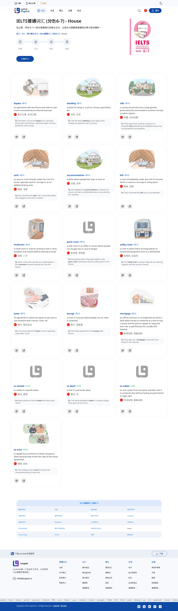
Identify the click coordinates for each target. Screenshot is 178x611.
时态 (130, 578)
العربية (60, 600)
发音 (153, 562)
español (3, 600)
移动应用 (32, 3)
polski (129, 600)
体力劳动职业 (22, 528)
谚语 (107, 583)
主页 (18, 33)
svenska (167, 600)
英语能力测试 (32, 33)
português (100, 600)
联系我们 (62, 578)
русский (26, 600)
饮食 (56, 509)
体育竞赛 (130, 535)
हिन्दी (53, 600)
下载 (161, 553)
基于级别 (85, 567)
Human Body (22, 535)
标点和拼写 (132, 572)
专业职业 (130, 522)
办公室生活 (94, 522)
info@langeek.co (24, 578)
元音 (153, 572)
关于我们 (62, 572)
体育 (92, 535)
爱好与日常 (94, 516)
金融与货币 (22, 522)
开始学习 (25, 59)
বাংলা (149, 600)
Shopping (130, 516)
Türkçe (10, 600)
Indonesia (82, 600)
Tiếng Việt (46, 600)
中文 (115, 600)
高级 (44, 3)
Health (57, 535)
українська (36, 600)
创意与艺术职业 (96, 528)
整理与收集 (58, 516)
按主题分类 (86, 572)
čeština (175, 600)
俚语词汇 (108, 567)
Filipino (66, 600)
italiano (18, 600)
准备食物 (94, 509)
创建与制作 (22, 516)
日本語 (109, 600)
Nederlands (158, 600)
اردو (144, 600)
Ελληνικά (137, 600)
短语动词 (108, 578)
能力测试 (85, 578)
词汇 (23, 33)
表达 (107, 562)
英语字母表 (156, 567)
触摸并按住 (22, 509)
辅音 (153, 578)
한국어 (122, 600)
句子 (130, 567)
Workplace (58, 522)
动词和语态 (132, 583)
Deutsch (91, 600)
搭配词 (107, 572)
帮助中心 (62, 583)
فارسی (74, 600)
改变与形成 (131, 509)
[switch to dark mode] (161, 3)
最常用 (84, 583)
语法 (130, 562)
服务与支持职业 (60, 528)
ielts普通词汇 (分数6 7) (50, 33)
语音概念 (155, 583)
